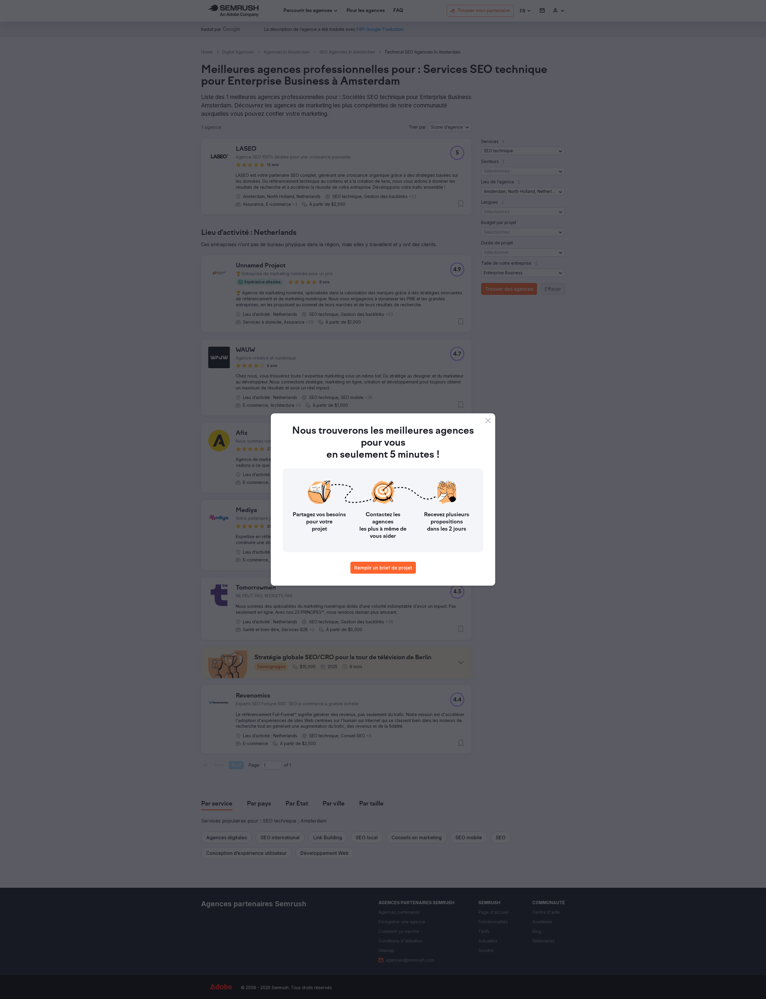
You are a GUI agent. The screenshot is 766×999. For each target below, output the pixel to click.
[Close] (488, 420)
